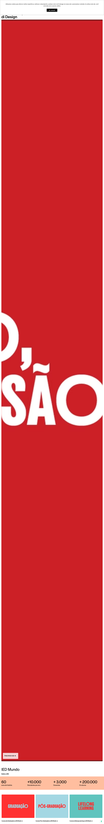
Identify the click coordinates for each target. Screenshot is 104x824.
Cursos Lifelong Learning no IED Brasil (80, 821)
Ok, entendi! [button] (52, 10)
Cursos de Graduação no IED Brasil (11, 821)
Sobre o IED (5, 774)
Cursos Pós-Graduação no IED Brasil (46, 821)
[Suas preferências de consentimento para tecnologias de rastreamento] (101, 821)
